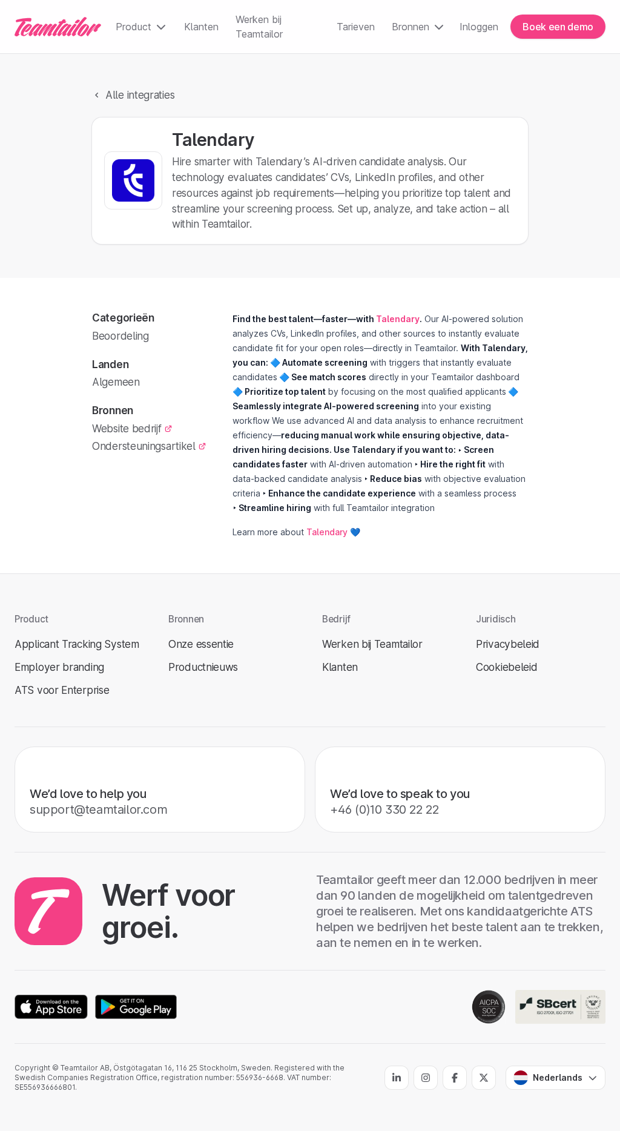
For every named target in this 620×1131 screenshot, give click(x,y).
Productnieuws (203, 667)
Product (133, 27)
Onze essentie (201, 644)
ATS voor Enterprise (62, 690)
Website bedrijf (127, 428)
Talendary (327, 532)
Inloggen (479, 27)
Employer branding (59, 667)
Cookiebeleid (507, 667)
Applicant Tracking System (77, 644)
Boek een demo (558, 27)
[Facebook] (455, 1078)
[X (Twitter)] (484, 1078)
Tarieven (356, 27)
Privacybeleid (507, 644)
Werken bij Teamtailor (259, 26)
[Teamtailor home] (58, 26)
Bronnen (410, 27)
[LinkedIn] (396, 1078)
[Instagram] (426, 1078)
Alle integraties (139, 94)
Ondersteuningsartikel (144, 446)
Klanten (201, 27)
